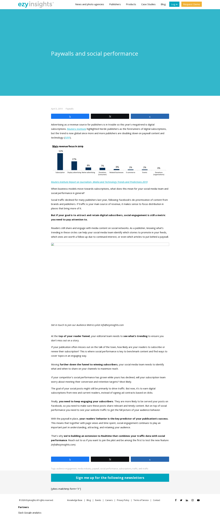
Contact (156, 500)
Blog (163, 4)
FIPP (67, 137)
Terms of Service (141, 500)
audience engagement (66, 468)
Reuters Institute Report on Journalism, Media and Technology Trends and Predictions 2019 (99, 181)
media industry (84, 468)
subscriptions (125, 468)
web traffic (143, 468)
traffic (135, 468)
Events (98, 500)
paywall (95, 468)
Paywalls (69, 108)
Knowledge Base (74, 500)
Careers (109, 500)
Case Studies (148, 4)
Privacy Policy (123, 500)
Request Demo (191, 4)
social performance (109, 468)
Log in (174, 4)
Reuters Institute (76, 128)
